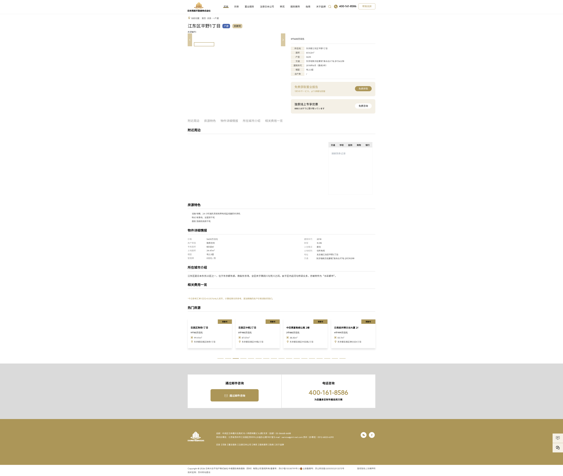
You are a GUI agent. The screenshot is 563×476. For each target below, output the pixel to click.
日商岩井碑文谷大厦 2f (298, 327)
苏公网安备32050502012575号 (329, 469)
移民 (282, 6)
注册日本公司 (267, 6)
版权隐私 (361, 469)
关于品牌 (321, 6)
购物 (359, 145)
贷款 (236, 6)
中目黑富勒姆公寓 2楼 (250, 327)
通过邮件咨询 (237, 395)
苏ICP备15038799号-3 (289, 469)
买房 (226, 6)
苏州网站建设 (204, 472)
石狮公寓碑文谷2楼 (344, 327)
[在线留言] (558, 439)
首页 (204, 18)
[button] (283, 39)
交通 (333, 145)
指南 (308, 6)
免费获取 (363, 88)
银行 (368, 145)
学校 (342, 145)
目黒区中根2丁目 (199, 327)
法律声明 (371, 469)
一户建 (216, 18)
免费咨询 (363, 106)
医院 (350, 145)
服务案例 (295, 6)
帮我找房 (367, 6)
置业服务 (249, 6)
